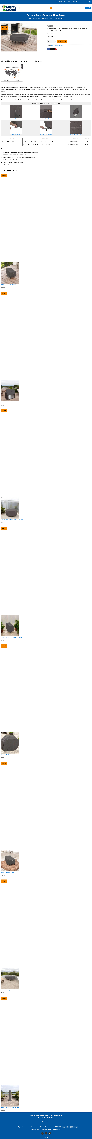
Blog (57, 1)
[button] (89, 2)
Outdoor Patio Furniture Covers (40, 18)
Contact (85, 1)
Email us (51, 1115)
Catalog (61, 1)
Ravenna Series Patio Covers (57, 18)
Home (29, 18)
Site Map (46, 1137)
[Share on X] (51, 49)
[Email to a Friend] (53, 49)
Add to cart (62, 41)
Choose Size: (50, 33)
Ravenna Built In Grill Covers (8, 402)
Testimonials (67, 1)
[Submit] (51, 8)
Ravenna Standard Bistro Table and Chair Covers (13, 519)
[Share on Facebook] (48, 49)
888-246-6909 (49, 1118)
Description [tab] (4, 57)
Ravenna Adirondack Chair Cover (9, 872)
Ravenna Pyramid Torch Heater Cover (10, 1107)
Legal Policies (74, 1)
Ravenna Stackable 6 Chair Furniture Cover (11, 637)
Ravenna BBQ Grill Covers (7, 754)
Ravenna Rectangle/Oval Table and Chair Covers (13, 990)
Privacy (80, 1)
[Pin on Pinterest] (56, 49)
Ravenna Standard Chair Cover (8, 284)
